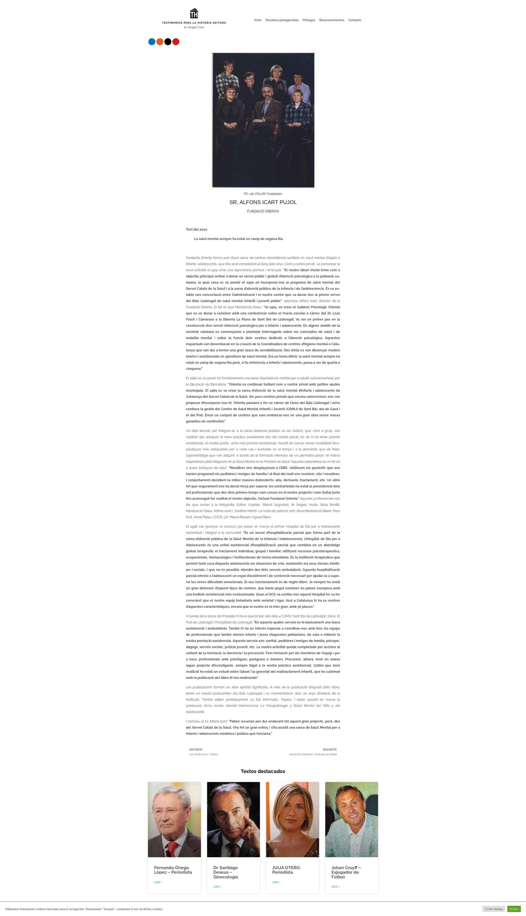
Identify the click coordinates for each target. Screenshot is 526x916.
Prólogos (309, 20)
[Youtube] (175, 41)
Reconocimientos (331, 20)
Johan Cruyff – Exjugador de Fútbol (346, 872)
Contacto (354, 20)
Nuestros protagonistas (282, 20)
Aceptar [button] (514, 908)
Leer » (158, 882)
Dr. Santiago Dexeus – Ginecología (225, 872)
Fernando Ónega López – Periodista (173, 870)
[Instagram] (159, 41)
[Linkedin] (151, 41)
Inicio (258, 20)
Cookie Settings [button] (494, 908)
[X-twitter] (167, 41)
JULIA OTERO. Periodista (286, 870)
